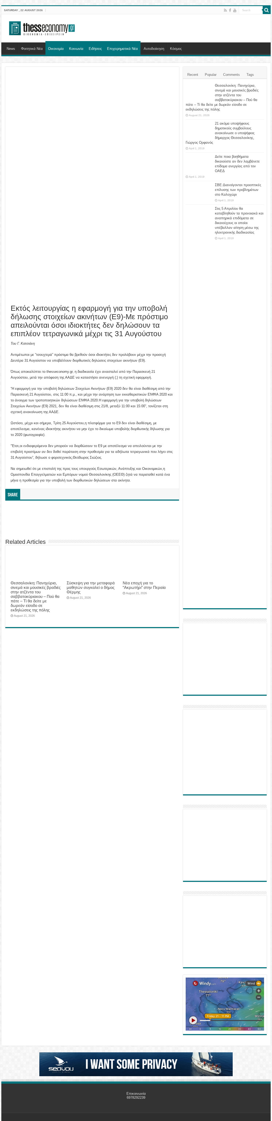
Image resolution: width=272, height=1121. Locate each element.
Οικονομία (56, 49)
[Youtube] (235, 10)
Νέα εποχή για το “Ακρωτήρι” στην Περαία (144, 585)
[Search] (267, 10)
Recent (192, 75)
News (11, 49)
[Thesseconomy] (42, 27)
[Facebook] (230, 10)
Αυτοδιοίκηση (154, 49)
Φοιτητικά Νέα (32, 49)
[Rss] (225, 10)
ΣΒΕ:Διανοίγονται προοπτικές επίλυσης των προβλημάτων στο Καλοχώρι (238, 189)
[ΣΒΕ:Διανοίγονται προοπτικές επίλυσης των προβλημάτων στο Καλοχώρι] (199, 190)
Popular (210, 75)
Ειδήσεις (95, 49)
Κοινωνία (76, 49)
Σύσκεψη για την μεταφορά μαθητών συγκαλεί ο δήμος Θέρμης (91, 587)
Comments (231, 75)
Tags (250, 75)
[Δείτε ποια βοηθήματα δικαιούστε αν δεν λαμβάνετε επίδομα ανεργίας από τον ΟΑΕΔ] (199, 163)
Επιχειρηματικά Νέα (122, 49)
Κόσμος (176, 49)
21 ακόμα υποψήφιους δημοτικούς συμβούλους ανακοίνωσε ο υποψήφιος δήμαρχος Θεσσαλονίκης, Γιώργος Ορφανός (220, 132)
